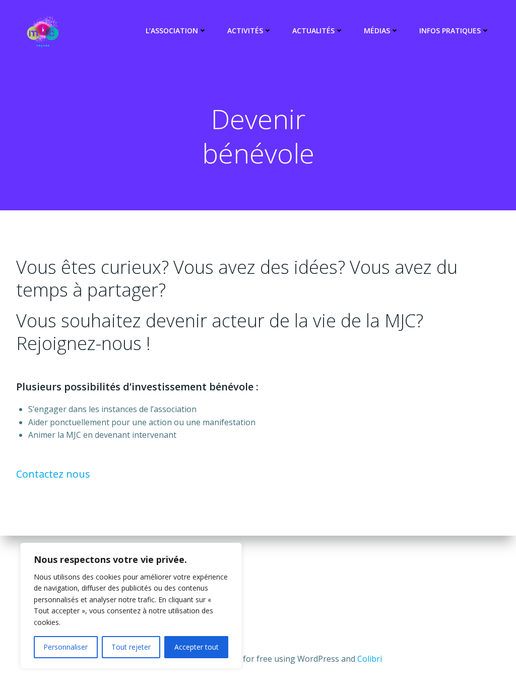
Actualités (313, 30)
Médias (377, 30)
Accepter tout (196, 647)
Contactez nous (53, 474)
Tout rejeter (131, 647)
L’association (172, 30)
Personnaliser (65, 647)
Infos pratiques (450, 30)
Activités (245, 30)
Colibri (369, 658)
